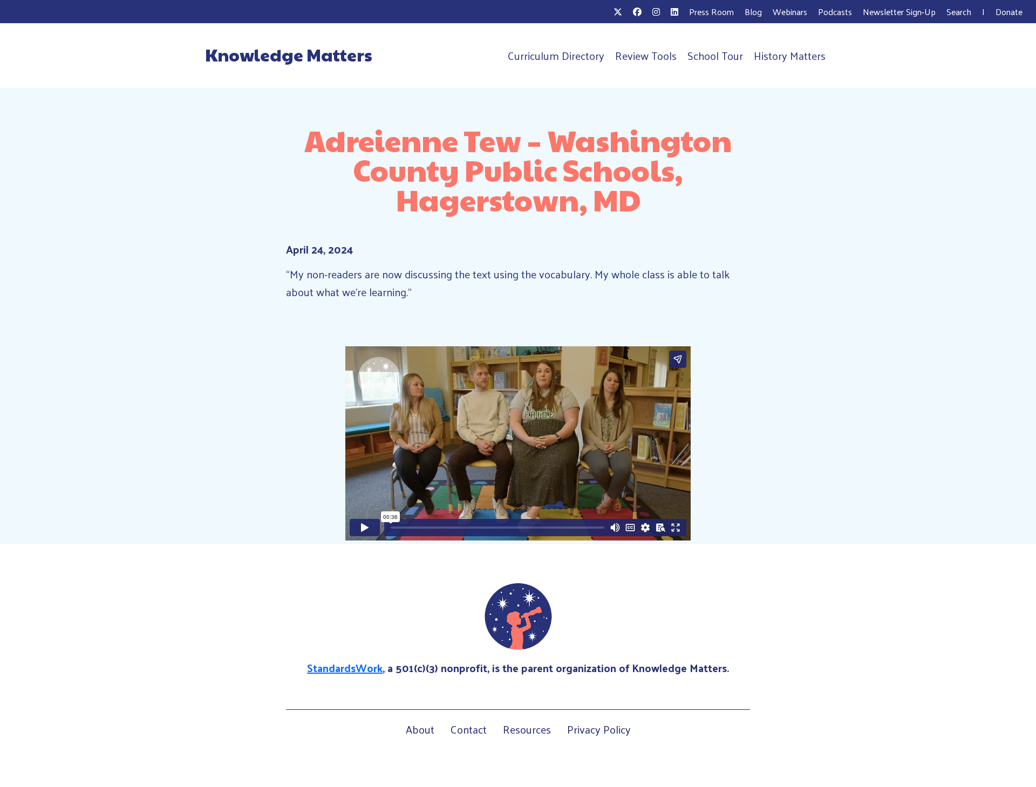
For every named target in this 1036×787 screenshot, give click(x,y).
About (420, 729)
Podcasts (835, 11)
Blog (753, 11)
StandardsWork (345, 667)
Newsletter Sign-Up (899, 11)
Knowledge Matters (288, 54)
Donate (1009, 11)
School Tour (715, 55)
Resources (527, 729)
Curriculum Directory (556, 55)
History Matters (790, 55)
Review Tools (646, 55)
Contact (469, 729)
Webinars (790, 11)
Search (958, 11)
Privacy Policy (599, 729)
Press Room (711, 11)
